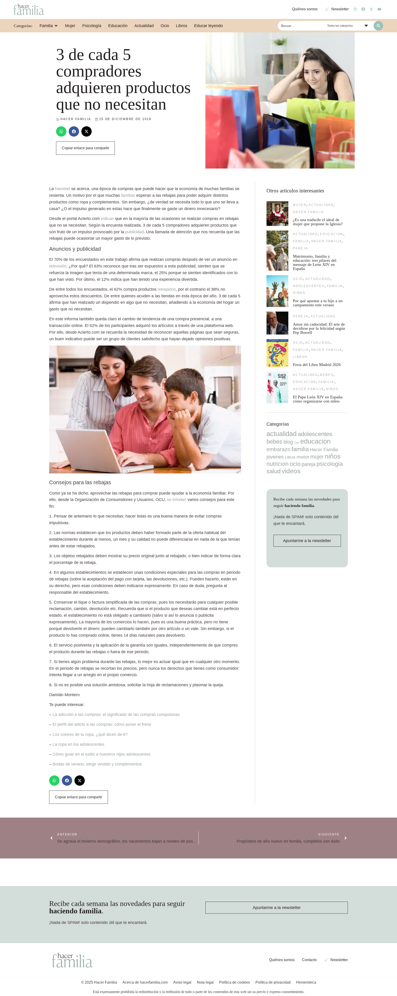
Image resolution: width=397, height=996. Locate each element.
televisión (57, 266)
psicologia (330, 464)
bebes (326, 375)
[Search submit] (378, 26)
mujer (299, 205)
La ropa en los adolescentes (78, 744)
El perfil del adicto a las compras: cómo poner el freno (102, 724)
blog (288, 442)
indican (107, 218)
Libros (300, 357)
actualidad (321, 205)
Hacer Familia (308, 212)
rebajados (167, 289)
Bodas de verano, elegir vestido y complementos (97, 764)
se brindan (176, 499)
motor (303, 456)
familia (301, 241)
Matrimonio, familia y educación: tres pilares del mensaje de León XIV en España (314, 262)
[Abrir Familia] (56, 26)
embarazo (278, 449)
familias (128, 195)
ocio (298, 279)
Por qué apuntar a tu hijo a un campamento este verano (318, 302)
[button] (61, 131)
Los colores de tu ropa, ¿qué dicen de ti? (90, 734)
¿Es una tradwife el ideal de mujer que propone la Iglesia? (318, 221)
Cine (296, 442)
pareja (300, 248)
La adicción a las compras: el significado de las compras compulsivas (116, 714)
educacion (331, 234)
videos (291, 471)
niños (299, 293)
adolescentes (308, 286)
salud (274, 471)
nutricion (278, 464)
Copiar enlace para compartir (85, 148)
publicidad (134, 232)
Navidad (62, 188)
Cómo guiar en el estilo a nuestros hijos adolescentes (101, 754)
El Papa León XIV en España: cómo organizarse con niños (318, 399)
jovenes (275, 457)
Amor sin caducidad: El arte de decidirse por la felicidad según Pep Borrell (319, 328)
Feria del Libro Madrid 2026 (317, 364)
